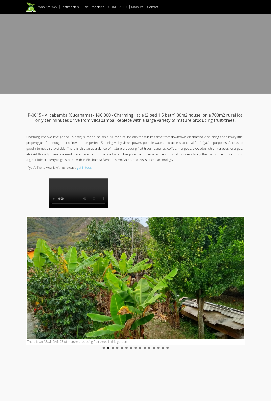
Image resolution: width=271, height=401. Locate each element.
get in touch (85, 167)
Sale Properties (93, 7)
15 (167, 348)
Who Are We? (47, 7)
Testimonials (70, 7)
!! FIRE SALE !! (117, 7)
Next (250, 281)
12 (154, 348)
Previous (21, 281)
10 (145, 348)
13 (158, 348)
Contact (152, 7)
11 (149, 348)
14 (163, 348)
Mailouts (137, 7)
